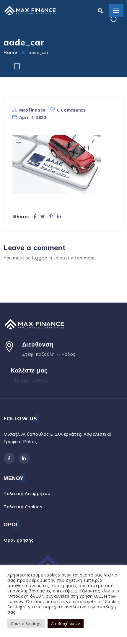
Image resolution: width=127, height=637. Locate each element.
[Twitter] (42, 216)
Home (10, 52)
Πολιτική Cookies (23, 506)
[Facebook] (34, 216)
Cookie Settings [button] (26, 623)
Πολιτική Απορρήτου (27, 493)
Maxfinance (32, 110)
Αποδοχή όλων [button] (65, 623)
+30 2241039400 (29, 380)
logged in (42, 258)
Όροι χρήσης (19, 540)
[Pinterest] (51, 216)
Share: (21, 216)
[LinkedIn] (59, 216)
